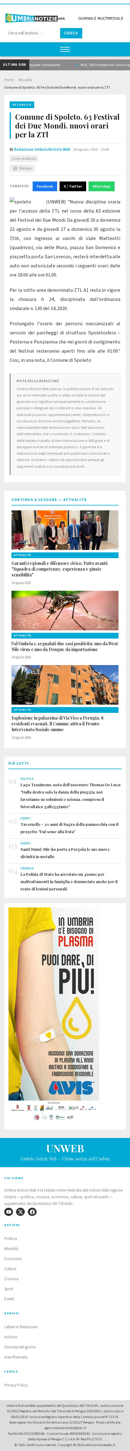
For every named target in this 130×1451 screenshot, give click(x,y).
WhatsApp (101, 186)
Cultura (10, 1269)
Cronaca (11, 1279)
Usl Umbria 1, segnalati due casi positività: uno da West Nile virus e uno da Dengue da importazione (64, 646)
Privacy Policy (16, 1385)
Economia (12, 1259)
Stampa (25, 168)
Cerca (71, 33)
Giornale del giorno (20, 1347)
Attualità (25, 80)
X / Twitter (73, 186)
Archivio (11, 1337)
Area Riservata (16, 1357)
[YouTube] (8, 1212)
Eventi (9, 1299)
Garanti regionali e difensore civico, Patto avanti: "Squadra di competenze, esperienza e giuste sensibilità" (59, 569)
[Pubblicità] (65, 1016)
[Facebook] (32, 1212)
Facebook (45, 186)
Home (9, 80)
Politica (10, 1238)
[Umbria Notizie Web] (65, 16)
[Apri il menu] (65, 49)
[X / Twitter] (20, 1212)
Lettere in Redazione (20, 1327)
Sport (8, 1289)
